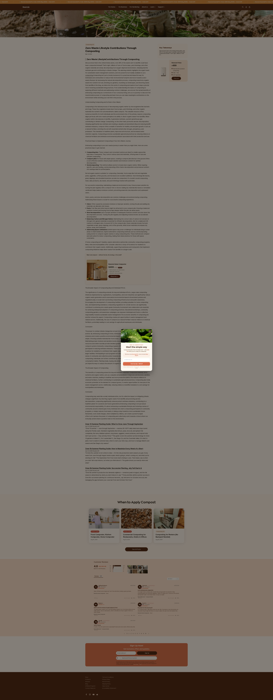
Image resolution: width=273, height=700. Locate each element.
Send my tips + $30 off (136, 363)
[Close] (150, 331)
